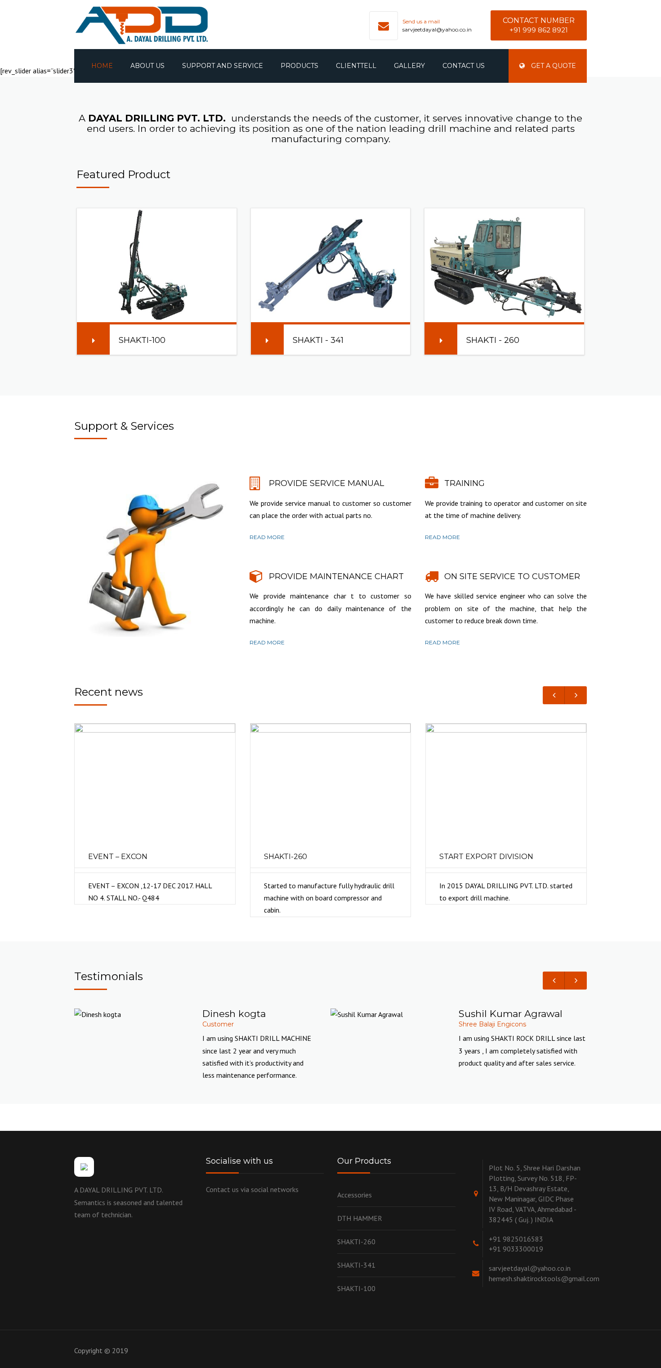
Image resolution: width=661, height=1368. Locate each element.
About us (147, 66)
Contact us (463, 66)
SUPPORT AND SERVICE (222, 66)
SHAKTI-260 (356, 1241)
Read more (267, 537)
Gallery (409, 66)
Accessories (354, 1194)
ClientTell (356, 66)
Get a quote (552, 66)
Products (299, 66)
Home (102, 66)
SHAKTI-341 (356, 1264)
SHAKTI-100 (356, 1288)
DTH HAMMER (359, 1218)
